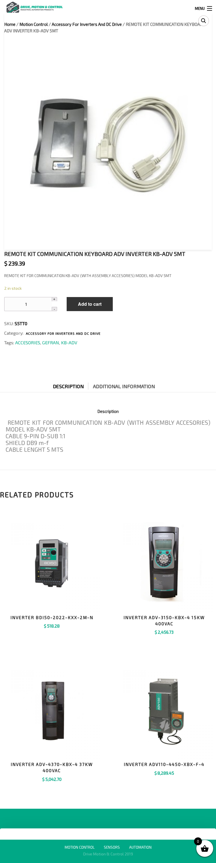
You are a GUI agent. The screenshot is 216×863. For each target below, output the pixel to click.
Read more (164, 639)
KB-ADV (69, 342)
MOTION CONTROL (79, 847)
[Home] (34, 7)
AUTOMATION (140, 847)
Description (68, 386)
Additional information (124, 386)
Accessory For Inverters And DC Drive (63, 333)
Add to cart (90, 304)
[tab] (72, 384)
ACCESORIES (27, 342)
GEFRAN (50, 342)
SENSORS (112, 847)
